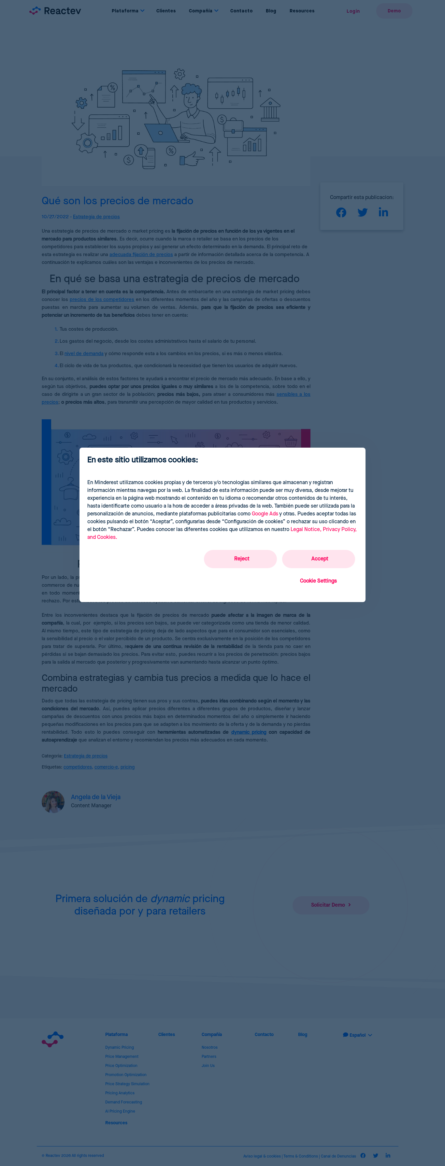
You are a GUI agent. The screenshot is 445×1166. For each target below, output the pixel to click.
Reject (242, 559)
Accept (319, 559)
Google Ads (265, 514)
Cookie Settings (318, 581)
